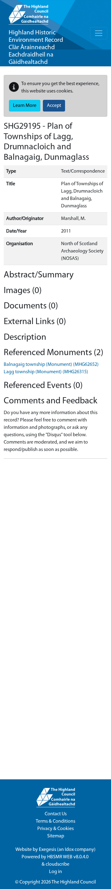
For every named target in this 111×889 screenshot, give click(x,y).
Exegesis (47, 849)
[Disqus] (55, 540)
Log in (55, 871)
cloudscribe (57, 864)
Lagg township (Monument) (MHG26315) (46, 372)
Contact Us (56, 814)
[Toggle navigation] (98, 33)
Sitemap (55, 836)
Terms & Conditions (55, 821)
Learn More (24, 105)
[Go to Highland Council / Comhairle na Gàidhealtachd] (28, 12)
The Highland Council (73, 882)
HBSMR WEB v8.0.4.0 (68, 857)
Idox (69, 849)
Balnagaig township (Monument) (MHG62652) (51, 364)
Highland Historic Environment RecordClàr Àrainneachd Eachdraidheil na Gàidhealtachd (36, 47)
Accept (54, 105)
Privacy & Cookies (55, 828)
